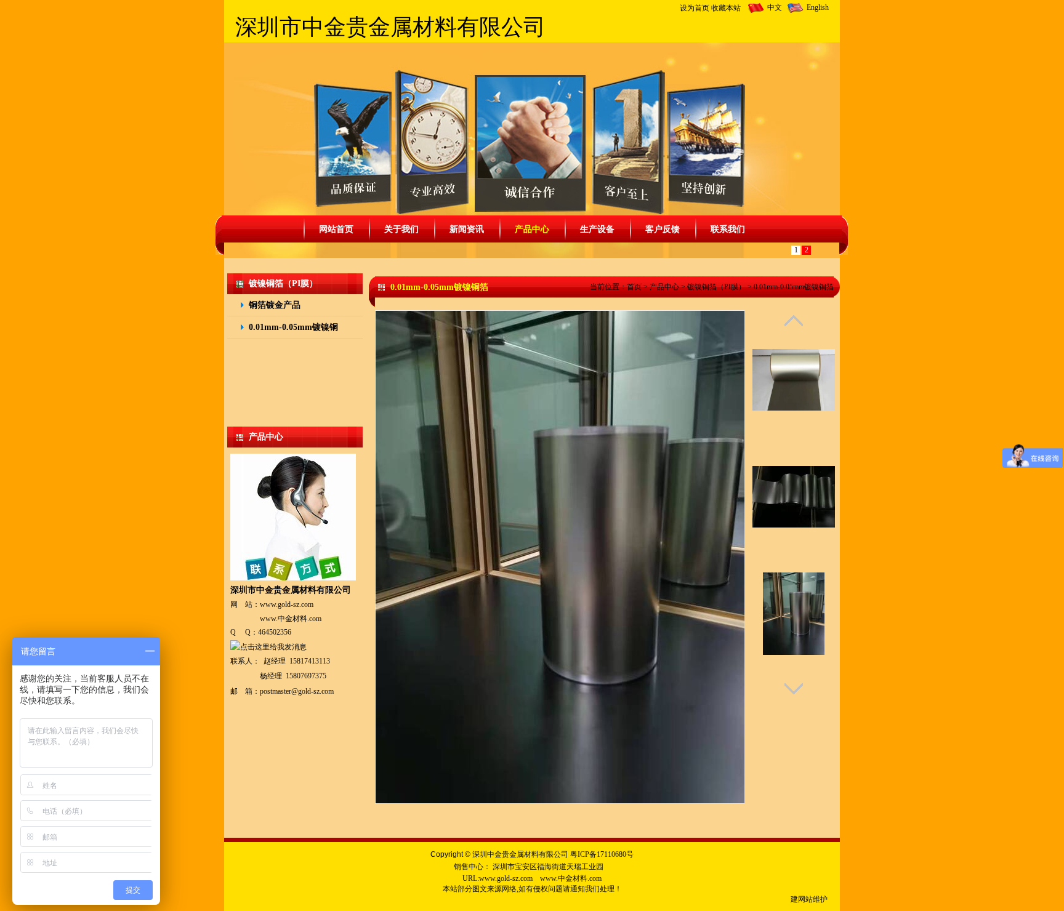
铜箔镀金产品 (274, 305)
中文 (774, 7)
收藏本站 (726, 8)
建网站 (802, 899)
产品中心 (664, 287)
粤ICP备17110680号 (602, 854)
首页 (634, 287)
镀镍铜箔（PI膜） (716, 287)
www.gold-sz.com (286, 604)
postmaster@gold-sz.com (297, 691)
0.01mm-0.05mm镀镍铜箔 (794, 287)
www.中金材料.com (290, 618)
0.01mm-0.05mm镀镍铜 (293, 327)
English (818, 7)
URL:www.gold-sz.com (497, 878)
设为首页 (694, 8)
